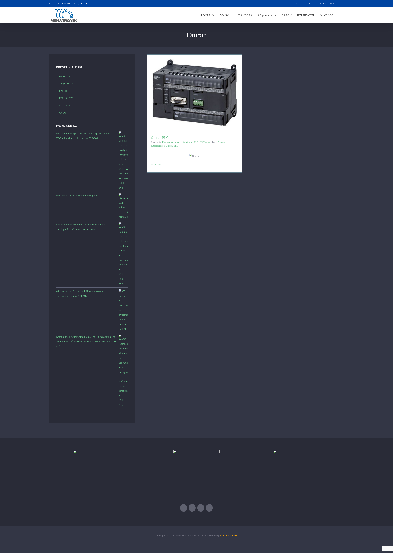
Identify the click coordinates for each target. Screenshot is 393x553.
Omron (189, 142)
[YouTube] (200, 508)
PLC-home (205, 142)
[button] (340, 15)
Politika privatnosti (228, 535)
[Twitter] (183, 508)
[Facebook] (192, 508)
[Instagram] (209, 508)
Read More (156, 164)
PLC (196, 142)
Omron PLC (195, 90)
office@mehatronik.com (82, 4)
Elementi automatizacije (173, 142)
